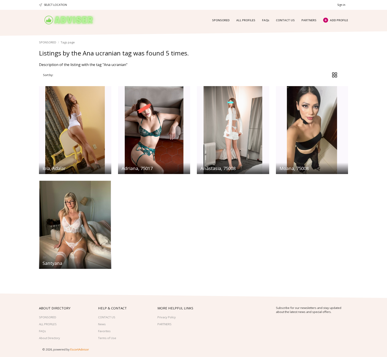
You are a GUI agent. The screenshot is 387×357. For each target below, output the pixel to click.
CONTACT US (285, 20)
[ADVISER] (73, 20)
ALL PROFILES (245, 20)
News (102, 324)
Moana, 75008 (294, 168)
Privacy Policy (166, 317)
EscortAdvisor (79, 349)
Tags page (68, 42)
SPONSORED (221, 20)
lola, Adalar (54, 168)
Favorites (104, 331)
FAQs (265, 20)
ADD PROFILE (339, 20)
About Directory (49, 338)
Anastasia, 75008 (218, 168)
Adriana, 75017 (137, 168)
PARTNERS (308, 20)
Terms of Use (107, 338)
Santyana (52, 263)
